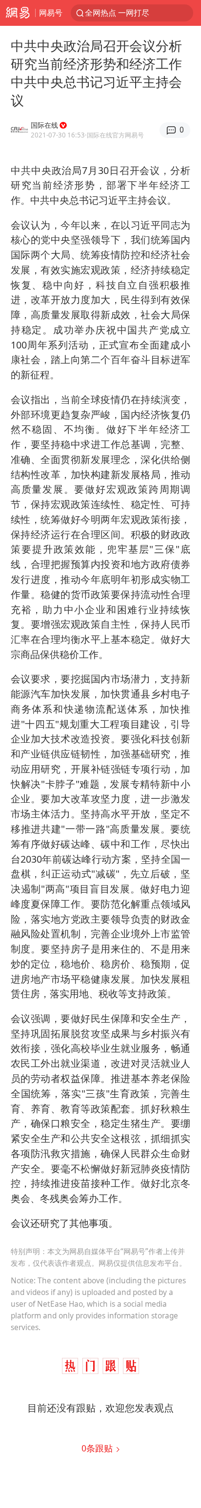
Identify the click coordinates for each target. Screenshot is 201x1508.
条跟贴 (98, 1448)
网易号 (50, 12)
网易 (17, 13)
